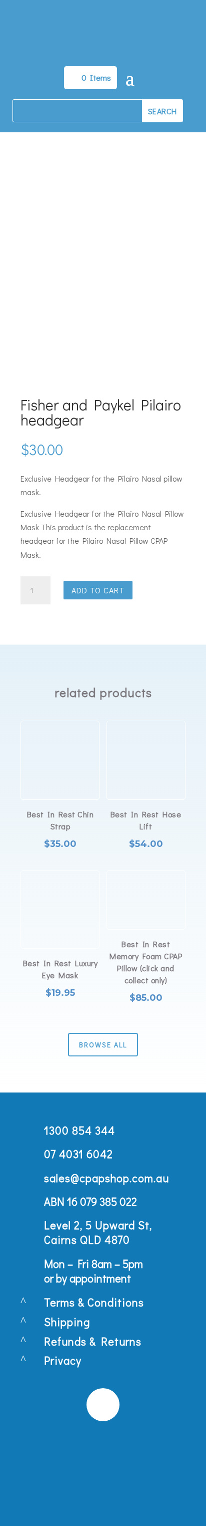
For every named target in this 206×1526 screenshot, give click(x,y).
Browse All (103, 1044)
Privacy (63, 1360)
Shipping (67, 1322)
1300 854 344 (79, 1130)
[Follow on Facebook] (103, 1404)
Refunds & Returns (93, 1341)
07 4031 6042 (78, 1154)
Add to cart (98, 590)
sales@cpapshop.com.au (106, 1178)
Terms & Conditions (94, 1302)
